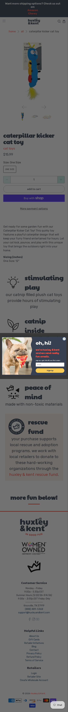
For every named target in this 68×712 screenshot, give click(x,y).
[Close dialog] (64, 338)
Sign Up (50, 370)
